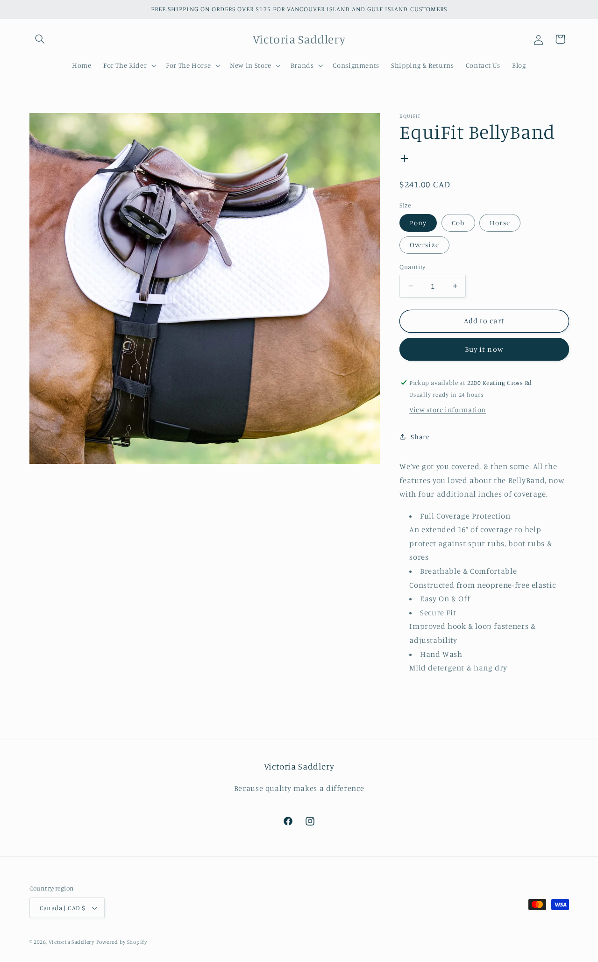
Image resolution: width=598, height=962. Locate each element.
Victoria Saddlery (71, 942)
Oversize (424, 245)
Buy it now (484, 348)
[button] (40, 39)
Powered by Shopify (121, 942)
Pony (418, 223)
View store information (447, 409)
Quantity (412, 267)
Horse (500, 223)
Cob (458, 223)
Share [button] (420, 437)
